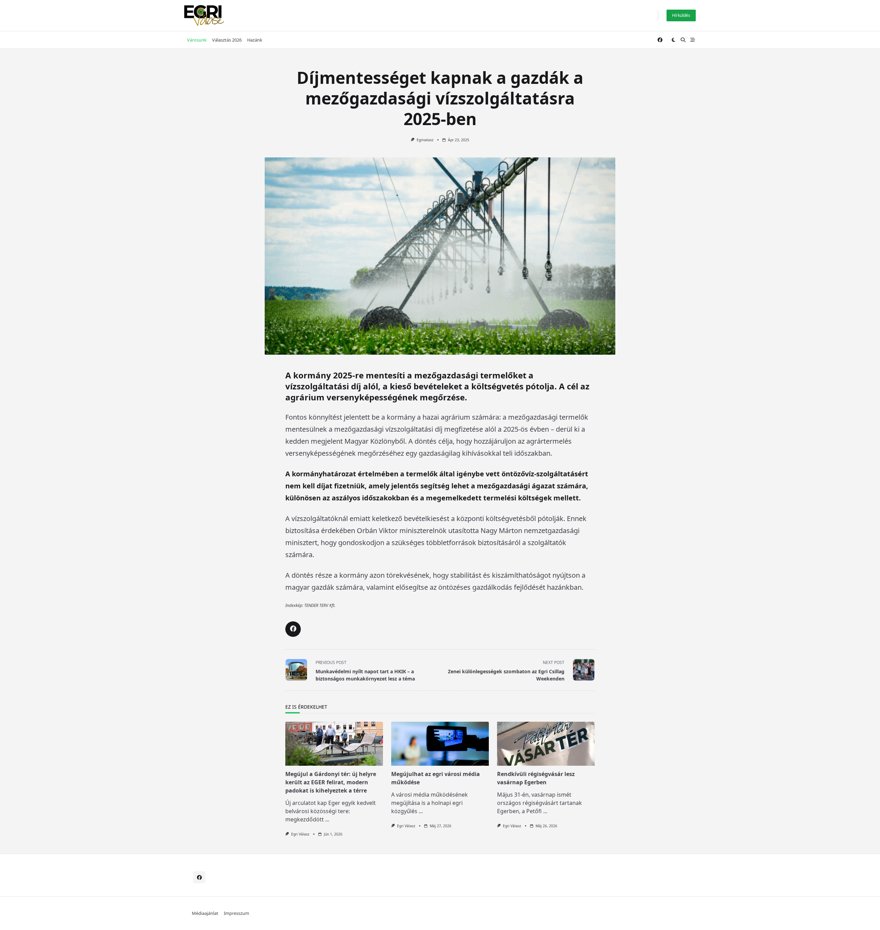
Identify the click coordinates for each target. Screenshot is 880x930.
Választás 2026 (227, 40)
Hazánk (254, 40)
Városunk (197, 40)
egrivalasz (425, 139)
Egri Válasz (300, 834)
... (327, 819)
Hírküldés (681, 15)
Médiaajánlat (205, 913)
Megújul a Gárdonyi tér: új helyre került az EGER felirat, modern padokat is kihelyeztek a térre (330, 782)
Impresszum (236, 913)
